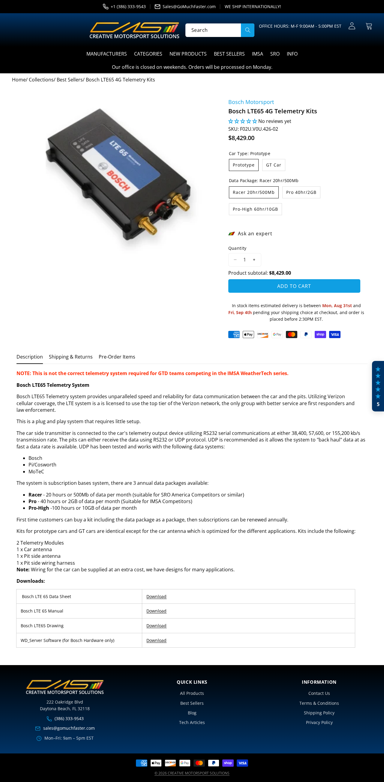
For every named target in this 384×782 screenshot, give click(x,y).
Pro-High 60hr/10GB (255, 209)
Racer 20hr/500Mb (254, 192)
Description (29, 356)
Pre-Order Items (117, 356)
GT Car (273, 165)
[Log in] (351, 26)
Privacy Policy (319, 722)
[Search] (247, 30)
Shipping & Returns (71, 356)
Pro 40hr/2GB (301, 192)
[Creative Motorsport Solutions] (134, 30)
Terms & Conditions (319, 703)
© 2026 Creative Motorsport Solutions (192, 773)
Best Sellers (192, 703)
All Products (192, 693)
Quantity (237, 248)
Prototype (244, 165)
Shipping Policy (319, 713)
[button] (369, 26)
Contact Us (319, 693)
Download (156, 596)
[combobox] (219, 30)
